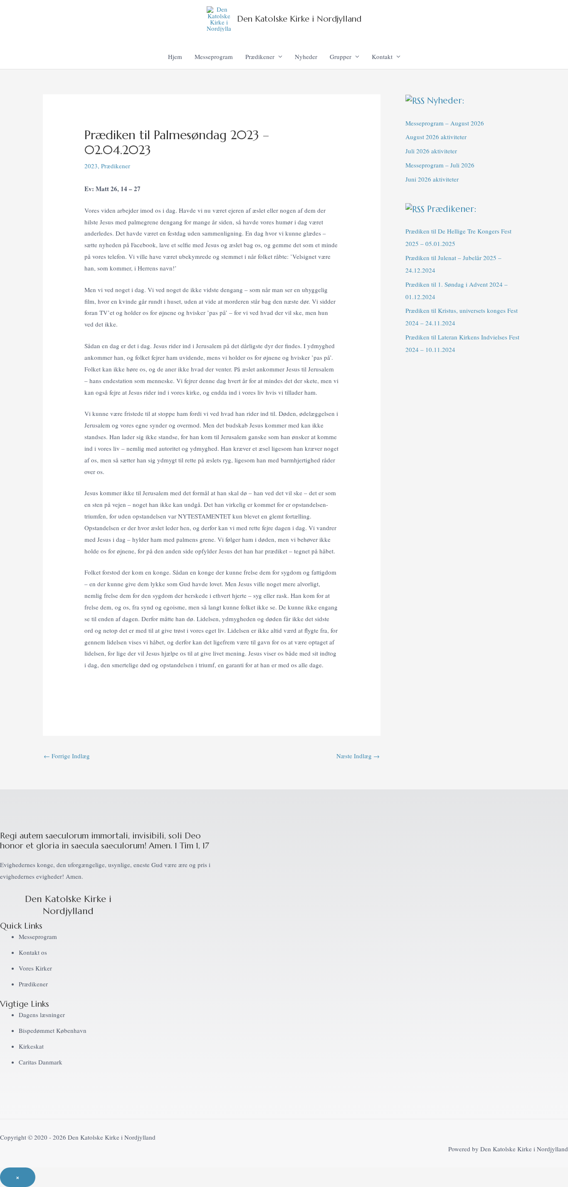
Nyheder (306, 56)
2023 (91, 166)
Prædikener (259, 56)
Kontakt (382, 56)
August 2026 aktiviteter (436, 137)
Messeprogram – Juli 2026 (439, 165)
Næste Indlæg (358, 756)
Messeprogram (214, 56)
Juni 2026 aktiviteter (432, 179)
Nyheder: (445, 100)
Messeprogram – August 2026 (444, 123)
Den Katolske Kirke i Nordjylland (299, 19)
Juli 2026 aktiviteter (431, 151)
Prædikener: (451, 209)
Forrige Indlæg (67, 756)
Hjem (175, 56)
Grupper (340, 56)
